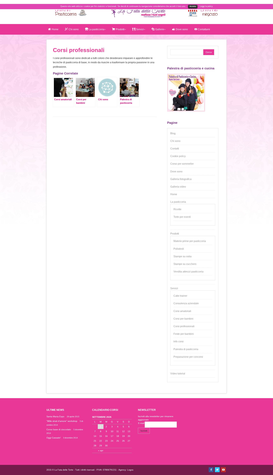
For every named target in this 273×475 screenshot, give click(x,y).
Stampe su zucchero (184, 264)
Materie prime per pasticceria (189, 241)
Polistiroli (178, 248)
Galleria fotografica (180, 179)
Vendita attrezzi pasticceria (188, 271)
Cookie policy (178, 156)
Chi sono (175, 141)
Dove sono (176, 171)
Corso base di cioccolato (58, 429)
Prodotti (174, 233)
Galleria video (178, 186)
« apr (100, 450)
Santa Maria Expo (55, 416)
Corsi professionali (183, 326)
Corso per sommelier (182, 163)
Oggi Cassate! (53, 437)
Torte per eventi (182, 217)
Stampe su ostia (182, 256)
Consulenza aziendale (186, 303)
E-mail (141, 423)
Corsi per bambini (183, 318)
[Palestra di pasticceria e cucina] (186, 110)
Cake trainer (180, 295)
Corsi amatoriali (182, 311)
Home (173, 194)
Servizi (174, 288)
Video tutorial (177, 373)
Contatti (174, 148)
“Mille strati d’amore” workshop (61, 421)
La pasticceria (178, 201)
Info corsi (178, 341)
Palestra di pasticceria (185, 349)
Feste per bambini (183, 334)
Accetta (193, 6)
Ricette (177, 209)
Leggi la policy (206, 6)
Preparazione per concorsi (188, 356)
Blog (173, 133)
